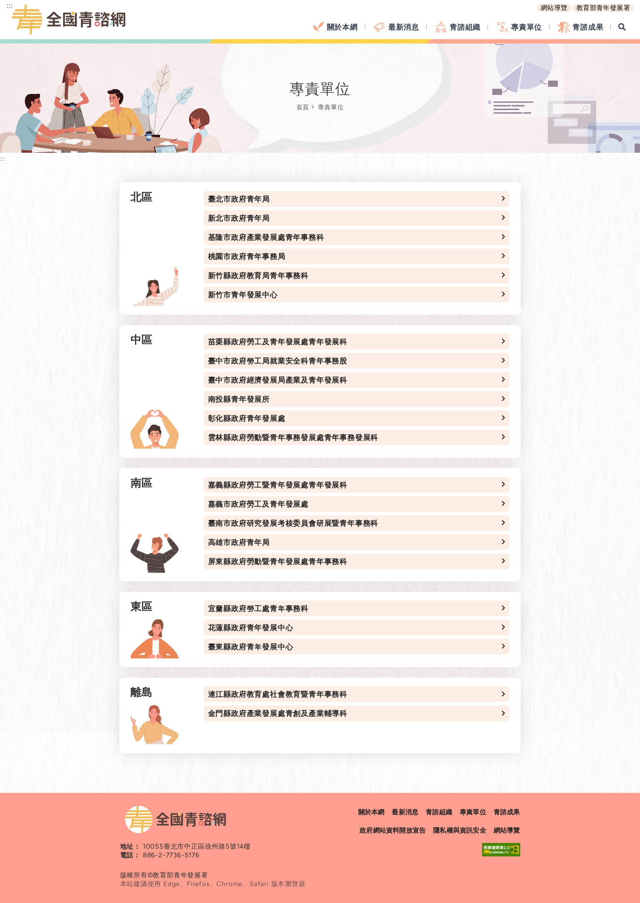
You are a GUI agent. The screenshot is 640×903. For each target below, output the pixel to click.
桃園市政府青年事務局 (247, 256)
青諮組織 (465, 27)
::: (2, 158)
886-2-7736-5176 (171, 855)
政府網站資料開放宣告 (393, 830)
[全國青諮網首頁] (70, 20)
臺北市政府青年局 (239, 199)
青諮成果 (588, 27)
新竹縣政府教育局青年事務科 (258, 275)
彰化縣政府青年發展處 (247, 418)
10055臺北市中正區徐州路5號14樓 (197, 846)
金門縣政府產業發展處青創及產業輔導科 (277, 713)
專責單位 (526, 27)
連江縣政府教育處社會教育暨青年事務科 (277, 694)
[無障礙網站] (501, 849)
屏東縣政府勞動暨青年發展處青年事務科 (277, 561)
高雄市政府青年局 (239, 542)
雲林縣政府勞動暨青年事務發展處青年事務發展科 (293, 437)
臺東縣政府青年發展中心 (250, 646)
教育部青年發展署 (603, 8)
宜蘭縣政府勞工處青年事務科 (258, 608)
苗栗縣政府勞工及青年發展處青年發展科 (277, 341)
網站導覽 (554, 8)
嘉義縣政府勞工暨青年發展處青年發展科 (277, 484)
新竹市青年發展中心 (243, 294)
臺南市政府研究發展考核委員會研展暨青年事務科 (293, 523)
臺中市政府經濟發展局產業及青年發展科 (277, 380)
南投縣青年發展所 (239, 399)
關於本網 (342, 27)
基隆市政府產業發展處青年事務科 (266, 237)
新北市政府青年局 (239, 218)
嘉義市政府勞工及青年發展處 (258, 504)
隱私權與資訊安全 (459, 830)
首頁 (303, 107)
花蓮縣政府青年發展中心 (250, 627)
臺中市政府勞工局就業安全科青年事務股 (277, 360)
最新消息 (403, 27)
